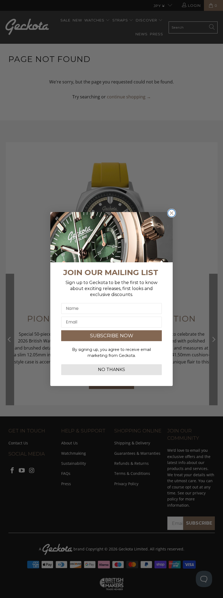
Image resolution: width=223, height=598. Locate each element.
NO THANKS (111, 369)
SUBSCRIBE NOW (111, 336)
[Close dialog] (171, 213)
